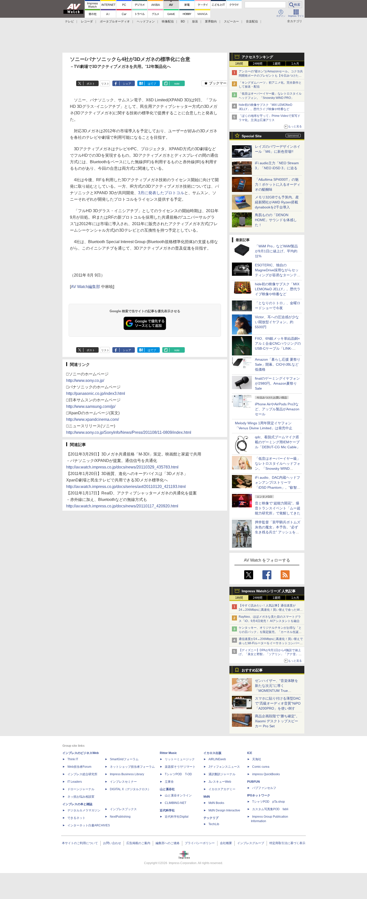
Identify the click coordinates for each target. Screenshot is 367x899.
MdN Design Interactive (224, 810)
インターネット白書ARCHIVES (88, 825)
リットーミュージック (180, 759)
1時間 (239, 63)
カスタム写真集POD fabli (270, 809)
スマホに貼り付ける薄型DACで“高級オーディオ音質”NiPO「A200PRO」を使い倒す (278, 703)
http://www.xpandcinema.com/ (92, 419)
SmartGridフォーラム (124, 759)
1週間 (276, 63)
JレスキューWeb (219, 781)
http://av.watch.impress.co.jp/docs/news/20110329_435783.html (122, 467)
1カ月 (295, 63)
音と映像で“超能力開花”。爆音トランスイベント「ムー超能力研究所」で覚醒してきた (277, 508)
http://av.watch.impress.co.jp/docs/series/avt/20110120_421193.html (126, 486)
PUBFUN (253, 781)
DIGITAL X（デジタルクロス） (130, 789)
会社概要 (226, 843)
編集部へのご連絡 (168, 843)
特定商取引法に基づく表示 (287, 843)
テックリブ (210, 818)
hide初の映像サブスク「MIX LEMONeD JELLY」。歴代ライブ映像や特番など (277, 289)
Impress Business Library (127, 774)
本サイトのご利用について (80, 843)
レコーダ (87, 21)
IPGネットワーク (258, 795)
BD (183, 21)
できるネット (76, 818)
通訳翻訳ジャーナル (221, 774)
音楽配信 (252, 21)
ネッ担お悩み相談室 (80, 796)
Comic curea (260, 766)
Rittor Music (168, 753)
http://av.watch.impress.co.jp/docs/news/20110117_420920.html (122, 506)
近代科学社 (167, 810)
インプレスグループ (250, 843)
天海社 (256, 759)
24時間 (257, 63)
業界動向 (211, 21)
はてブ (152, 83)
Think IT (72, 759)
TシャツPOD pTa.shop (268, 801)
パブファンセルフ (264, 788)
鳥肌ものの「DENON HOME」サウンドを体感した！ (276, 220)
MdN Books (216, 803)
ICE (249, 753)
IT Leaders (74, 781)
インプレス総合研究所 (82, 774)
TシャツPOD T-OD (178, 774)
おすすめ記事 (252, 670)
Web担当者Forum (79, 766)
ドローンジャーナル (80, 789)
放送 (195, 21)
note (177, 83)
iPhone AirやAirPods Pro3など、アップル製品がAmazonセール (277, 409)
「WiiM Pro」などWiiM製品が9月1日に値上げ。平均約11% (276, 251)
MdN (206, 796)
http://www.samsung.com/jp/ (90, 406)
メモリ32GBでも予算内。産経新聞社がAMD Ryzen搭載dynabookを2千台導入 (277, 202)
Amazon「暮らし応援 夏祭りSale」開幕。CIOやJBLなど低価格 (277, 364)
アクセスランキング (257, 57)
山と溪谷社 (167, 789)
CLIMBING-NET (175, 803)
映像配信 (168, 21)
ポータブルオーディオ (115, 21)
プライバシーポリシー (200, 843)
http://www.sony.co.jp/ (85, 380)
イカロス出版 (212, 753)
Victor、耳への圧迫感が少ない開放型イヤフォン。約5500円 (277, 322)
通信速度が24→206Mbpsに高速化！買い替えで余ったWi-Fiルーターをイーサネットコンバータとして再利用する (271, 643)
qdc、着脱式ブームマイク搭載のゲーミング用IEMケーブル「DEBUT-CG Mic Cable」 (277, 442)
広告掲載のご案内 (138, 843)
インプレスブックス (123, 809)
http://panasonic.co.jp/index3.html (95, 393)
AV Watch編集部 (85, 287)
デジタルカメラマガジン (83, 810)
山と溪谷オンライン (178, 795)
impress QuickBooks (266, 774)
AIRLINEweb (217, 759)
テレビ (69, 21)
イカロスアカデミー (221, 789)
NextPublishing (120, 816)
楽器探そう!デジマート (180, 766)
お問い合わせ (112, 843)
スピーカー (231, 21)
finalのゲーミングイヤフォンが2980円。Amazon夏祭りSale (277, 383)
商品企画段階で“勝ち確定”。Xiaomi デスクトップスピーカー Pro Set (277, 721)
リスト (105, 83)
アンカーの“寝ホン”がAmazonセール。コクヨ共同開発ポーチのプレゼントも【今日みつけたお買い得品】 (271, 76)
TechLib (213, 824)
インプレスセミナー (123, 781)
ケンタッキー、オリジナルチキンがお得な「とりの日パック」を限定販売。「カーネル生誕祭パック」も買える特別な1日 (270, 632)
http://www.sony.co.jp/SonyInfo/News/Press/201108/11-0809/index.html (128, 432)
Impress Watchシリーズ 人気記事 (269, 591)
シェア (127, 83)
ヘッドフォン (146, 21)
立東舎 (169, 781)
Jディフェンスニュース (224, 766)
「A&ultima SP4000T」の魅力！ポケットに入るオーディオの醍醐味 (277, 184)
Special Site (252, 136)
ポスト (91, 83)
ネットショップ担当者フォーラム (132, 766)
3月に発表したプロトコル (161, 193)
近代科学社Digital (176, 816)
